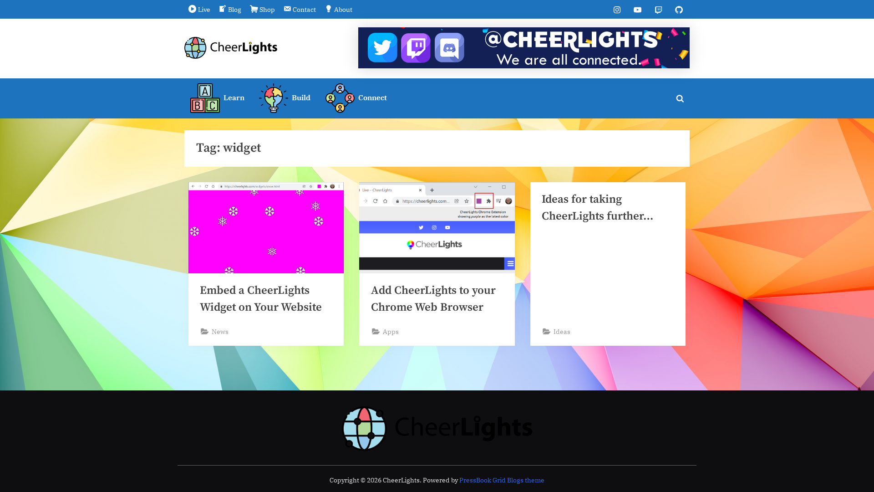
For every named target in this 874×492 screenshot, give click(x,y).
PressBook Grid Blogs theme (501, 480)
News (220, 331)
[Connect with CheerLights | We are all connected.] (524, 47)
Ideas (562, 331)
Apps (391, 331)
